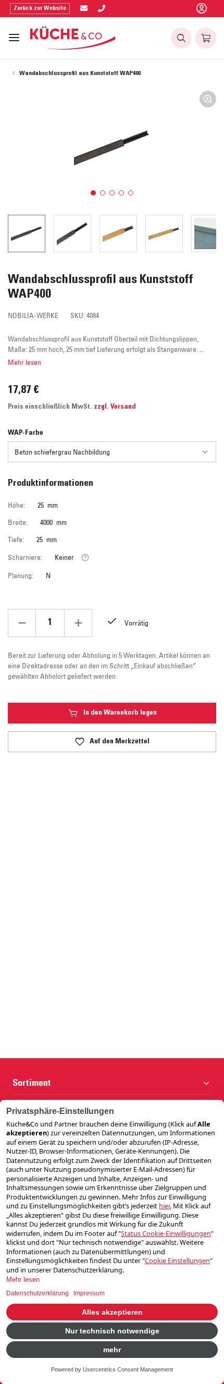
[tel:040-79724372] (101, 9)
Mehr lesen (24, 362)
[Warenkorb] (205, 38)
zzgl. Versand (115, 407)
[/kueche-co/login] (201, 9)
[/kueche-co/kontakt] (84, 9)
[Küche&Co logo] (73, 38)
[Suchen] (181, 38)
